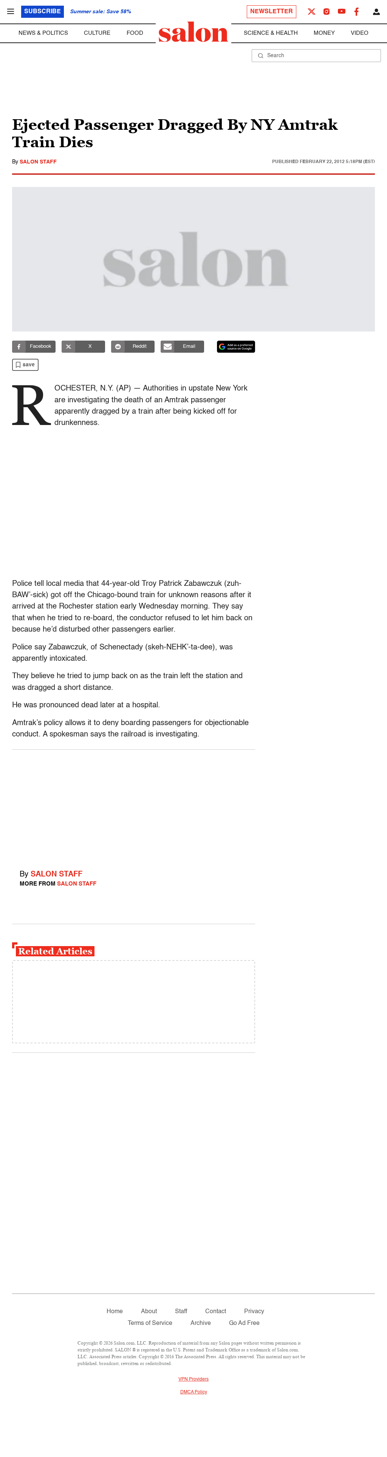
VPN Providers (193, 1379)
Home (115, 1312)
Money (324, 33)
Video (359, 33)
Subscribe (42, 12)
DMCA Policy (193, 1392)
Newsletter (271, 12)
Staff (181, 1312)
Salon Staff (38, 162)
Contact (215, 1312)
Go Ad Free (244, 1323)
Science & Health (271, 33)
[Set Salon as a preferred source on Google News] (236, 347)
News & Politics (43, 33)
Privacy (254, 1312)
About (149, 1312)
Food (135, 33)
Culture (97, 33)
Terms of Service (150, 1323)
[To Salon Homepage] (193, 32)
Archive (200, 1323)
